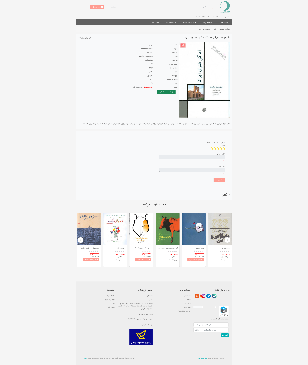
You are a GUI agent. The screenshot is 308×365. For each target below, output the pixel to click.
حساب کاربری (171, 22)
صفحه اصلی (223, 22)
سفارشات (188, 299)
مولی (151, 45)
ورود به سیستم (217, 17)
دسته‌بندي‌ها (207, 22)
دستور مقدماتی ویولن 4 (143, 248)
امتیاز (223, 145)
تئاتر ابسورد (200, 248)
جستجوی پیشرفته (189, 22)
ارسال (85, 358)
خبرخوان (197, 296)
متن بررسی (221, 166)
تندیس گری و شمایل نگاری (90, 248)
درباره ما (112, 303)
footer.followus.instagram (202, 296)
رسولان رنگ (121, 248)
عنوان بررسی (221, 153)
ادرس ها (188, 303)
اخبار (151, 299)
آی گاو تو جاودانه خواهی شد (168, 248)
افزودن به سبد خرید (91, 259)
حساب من (187, 295)
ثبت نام (227, 17)
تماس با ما (155, 22)
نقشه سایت (111, 295)
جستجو (113, 6)
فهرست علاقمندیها (185, 311)
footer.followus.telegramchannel (208, 296)
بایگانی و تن (225, 248)
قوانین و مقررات (109, 299)
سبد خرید (187, 307)
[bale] (214, 296)
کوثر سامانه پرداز (202, 358)
